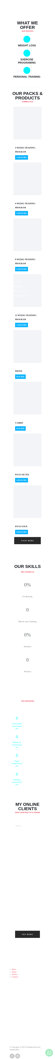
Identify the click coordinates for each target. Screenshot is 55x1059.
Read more (40, 963)
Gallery (14, 974)
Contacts (15, 977)
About (14, 972)
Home (14, 969)
